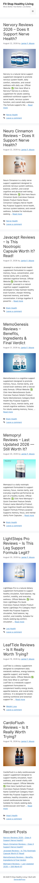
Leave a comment (14, 118)
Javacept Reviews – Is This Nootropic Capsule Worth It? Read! (19, 246)
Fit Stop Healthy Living (18, 4)
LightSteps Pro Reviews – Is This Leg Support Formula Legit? (18, 545)
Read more (17, 214)
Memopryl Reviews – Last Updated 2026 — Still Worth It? (18, 442)
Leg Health (11, 629)
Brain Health (11, 308)
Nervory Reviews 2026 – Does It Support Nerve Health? (18, 31)
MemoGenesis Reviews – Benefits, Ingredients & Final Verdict (15, 333)
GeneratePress (19, 879)
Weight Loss (11, 706)
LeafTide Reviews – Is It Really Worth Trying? (19, 649)
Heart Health (11, 815)
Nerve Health (12, 115)
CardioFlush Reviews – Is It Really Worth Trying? (15, 729)
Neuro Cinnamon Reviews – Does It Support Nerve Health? (18, 138)
